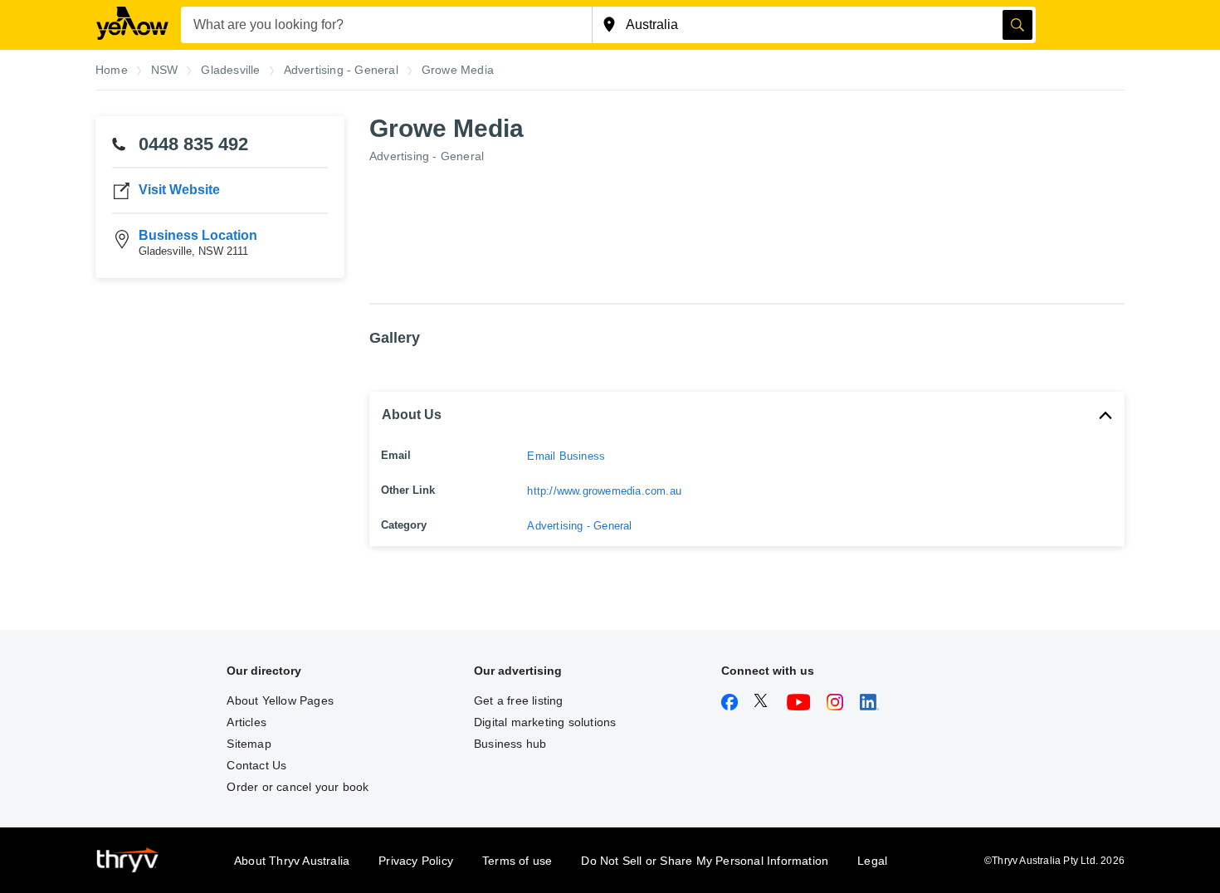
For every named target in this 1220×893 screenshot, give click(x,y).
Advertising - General (426, 156)
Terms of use (517, 860)
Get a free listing (519, 700)
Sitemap (249, 743)
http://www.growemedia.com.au (604, 491)
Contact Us (256, 765)
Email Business (566, 456)
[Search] (1017, 25)
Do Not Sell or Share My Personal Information (704, 860)
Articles (246, 722)
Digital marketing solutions (545, 722)
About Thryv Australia (291, 860)
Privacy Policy (415, 860)
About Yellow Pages (280, 700)
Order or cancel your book (297, 786)
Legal (872, 860)
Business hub (510, 743)
